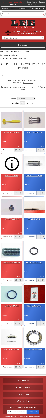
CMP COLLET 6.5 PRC (34, 176)
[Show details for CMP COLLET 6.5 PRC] (34, 163)
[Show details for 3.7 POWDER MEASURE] (11, 120)
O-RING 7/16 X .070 (34, 263)
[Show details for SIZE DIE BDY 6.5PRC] (11, 337)
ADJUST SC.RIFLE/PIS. (34, 132)
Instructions (32, 4)
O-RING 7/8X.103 (12, 306)
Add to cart (7, 150)
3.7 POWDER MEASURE (12, 132)
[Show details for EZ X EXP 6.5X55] (34, 207)
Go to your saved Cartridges (26, 34)
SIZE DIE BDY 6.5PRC (11, 349)
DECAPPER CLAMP (12, 219)
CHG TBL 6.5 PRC (11, 176)
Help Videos (13, 4)
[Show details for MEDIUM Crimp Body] (11, 250)
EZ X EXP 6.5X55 (34, 219)
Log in (13, 8)
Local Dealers (32, 2)
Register (5, 8)
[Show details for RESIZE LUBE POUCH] (34, 293)
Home (2, 52)
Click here (28, 82)
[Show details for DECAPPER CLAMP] (11, 207)
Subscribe (32, 412)
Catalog (42, 2)
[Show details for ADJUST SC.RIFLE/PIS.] (34, 120)
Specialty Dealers (19, 2)
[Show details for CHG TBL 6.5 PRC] (11, 163)
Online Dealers (6, 2)
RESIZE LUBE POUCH (34, 306)
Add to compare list (16, 150)
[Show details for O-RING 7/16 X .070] (34, 250)
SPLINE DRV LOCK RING (34, 349)
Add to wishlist (20, 150)
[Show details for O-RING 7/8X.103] (11, 293)
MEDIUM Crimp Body (11, 263)
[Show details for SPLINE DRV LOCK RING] (34, 337)
